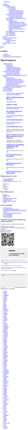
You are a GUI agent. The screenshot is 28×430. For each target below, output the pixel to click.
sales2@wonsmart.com (8, 178)
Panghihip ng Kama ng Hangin (16, 13)
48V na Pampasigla (10, 35)
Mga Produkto (6, 5)
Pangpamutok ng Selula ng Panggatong (18, 24)
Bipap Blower (12, 9)
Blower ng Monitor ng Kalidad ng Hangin (15, 85)
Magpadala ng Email (5, 231)
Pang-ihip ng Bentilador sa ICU (16, 10)
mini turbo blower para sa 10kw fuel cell (14, 172)
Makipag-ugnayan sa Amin (9, 43)
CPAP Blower (12, 8)
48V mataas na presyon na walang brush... (14, 112)
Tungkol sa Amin (7, 39)
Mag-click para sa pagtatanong (7, 226)
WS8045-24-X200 (11, 104)
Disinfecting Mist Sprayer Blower (16, 22)
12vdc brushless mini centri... (14, 119)
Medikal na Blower (10, 6)
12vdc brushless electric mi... (14, 126)
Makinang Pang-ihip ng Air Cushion (17, 23)
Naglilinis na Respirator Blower (16, 12)
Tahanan (5, 4)
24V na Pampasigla (10, 34)
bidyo (4, 44)
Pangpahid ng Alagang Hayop (16, 17)
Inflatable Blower (13, 21)
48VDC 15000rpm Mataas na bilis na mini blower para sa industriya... (15, 136)
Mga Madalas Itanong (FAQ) (10, 37)
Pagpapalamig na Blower (15, 27)
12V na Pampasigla (10, 32)
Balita (4, 36)
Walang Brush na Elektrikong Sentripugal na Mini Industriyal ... (15, 146)
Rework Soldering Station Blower (17, 26)
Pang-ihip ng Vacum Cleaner (15, 15)
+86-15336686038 (7, 180)
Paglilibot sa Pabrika (11, 40)
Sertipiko (8, 41)
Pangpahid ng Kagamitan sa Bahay (14, 14)
